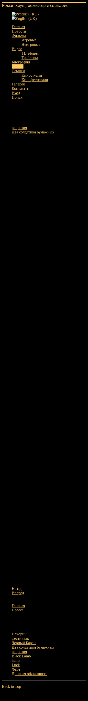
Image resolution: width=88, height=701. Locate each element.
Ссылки (18, 71)
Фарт (16, 669)
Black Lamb (21, 656)
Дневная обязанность (29, 674)
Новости (19, 31)
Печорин (19, 634)
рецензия (19, 128)
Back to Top (11, 686)
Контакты (20, 88)
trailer (16, 660)
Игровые (29, 40)
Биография (21, 62)
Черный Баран (24, 643)
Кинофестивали (35, 80)
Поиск (17, 97)
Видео (17, 49)
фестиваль (20, 638)
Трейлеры (30, 58)
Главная (18, 27)
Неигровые (31, 44)
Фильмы (19, 36)
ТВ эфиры (30, 53)
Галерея (18, 84)
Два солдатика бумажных (33, 132)
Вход (16, 93)
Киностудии (32, 75)
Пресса (17, 66)
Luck (16, 665)
